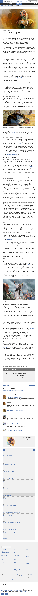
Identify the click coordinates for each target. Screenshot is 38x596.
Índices (15, 562)
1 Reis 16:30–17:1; (13, 72)
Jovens (2, 559)
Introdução (5, 457)
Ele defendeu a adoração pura (8, 491)
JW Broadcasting (16, 565)
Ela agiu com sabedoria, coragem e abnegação (11, 512)
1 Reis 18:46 (31, 328)
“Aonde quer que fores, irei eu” (8, 471)
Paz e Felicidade (3, 556)
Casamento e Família (4, 558)
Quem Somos (28, 551)
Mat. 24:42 (32, 232)
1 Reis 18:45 (28, 264)
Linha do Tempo (6, 452)
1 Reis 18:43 (29, 166)
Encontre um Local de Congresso (22, 575)
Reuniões (27, 559)
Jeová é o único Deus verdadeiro (14, 417)
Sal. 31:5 (17, 361)
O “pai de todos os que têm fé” (8, 468)
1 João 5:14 (20, 143)
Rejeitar (6, 594)
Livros (5, 5)
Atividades (27, 563)
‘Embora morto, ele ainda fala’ (8, 461)
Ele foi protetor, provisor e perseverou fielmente (11, 522)
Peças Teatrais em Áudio (17, 569)
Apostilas (15, 559)
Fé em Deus (3, 562)
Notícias (27, 549)
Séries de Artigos (16, 556)
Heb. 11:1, (18, 200)
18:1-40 (18, 72)
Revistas (15, 558)
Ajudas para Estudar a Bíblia (13, 423)
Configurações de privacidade (26, 591)
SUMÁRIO (19, 450)
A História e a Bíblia (4, 565)
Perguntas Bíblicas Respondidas (5, 551)
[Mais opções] (36, 6)
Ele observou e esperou (7, 495)
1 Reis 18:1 (13, 132)
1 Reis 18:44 (29, 219)
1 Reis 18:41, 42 (10, 94)
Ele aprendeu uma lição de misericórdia (10, 505)
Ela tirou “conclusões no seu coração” (10, 519)
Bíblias (14, 551)
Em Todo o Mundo (28, 567)
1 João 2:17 (26, 228)
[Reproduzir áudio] (32, 6)
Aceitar (2, 594)
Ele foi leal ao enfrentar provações (9, 532)
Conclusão (5, 538)
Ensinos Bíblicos (3, 549)
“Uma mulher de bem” (7, 474)
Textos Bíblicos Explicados (5, 552)
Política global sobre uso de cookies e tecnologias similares (11, 590)
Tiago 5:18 (22, 105)
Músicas (15, 567)
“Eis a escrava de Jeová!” (7, 515)
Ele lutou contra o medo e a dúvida (9, 529)
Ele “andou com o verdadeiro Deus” (9, 464)
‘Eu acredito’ (5, 525)
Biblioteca (2, 5)
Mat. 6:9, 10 (15, 135)
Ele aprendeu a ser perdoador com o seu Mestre (11, 536)
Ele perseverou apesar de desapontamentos (11, 485)
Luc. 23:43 (10, 347)
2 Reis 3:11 (26, 365)
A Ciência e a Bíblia (3, 563)
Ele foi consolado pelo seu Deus (9, 498)
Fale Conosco (27, 556)
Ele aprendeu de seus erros (8, 502)
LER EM (22, 7)
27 (20, 200)
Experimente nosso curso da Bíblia (14, 430)
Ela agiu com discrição (7, 488)
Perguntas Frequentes (29, 553)
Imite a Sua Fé (10, 5)
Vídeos (14, 566)
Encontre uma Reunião (14, 574)
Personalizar (11, 594)
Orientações (15, 563)
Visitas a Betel (28, 557)
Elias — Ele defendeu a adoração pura (15, 397)
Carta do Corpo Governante (8, 455)
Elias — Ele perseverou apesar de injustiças (16, 410)
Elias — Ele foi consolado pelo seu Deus (15, 404)
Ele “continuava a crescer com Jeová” (9, 481)
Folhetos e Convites (16, 555)
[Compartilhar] (34, 6)
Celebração (27, 560)
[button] (10, 4)
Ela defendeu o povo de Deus (8, 508)
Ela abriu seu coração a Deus (8, 478)
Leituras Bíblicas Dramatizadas (18, 570)
